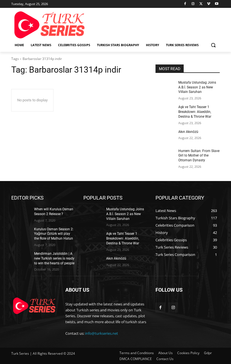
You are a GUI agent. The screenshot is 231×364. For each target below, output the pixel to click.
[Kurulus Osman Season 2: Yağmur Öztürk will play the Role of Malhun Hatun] (20, 233)
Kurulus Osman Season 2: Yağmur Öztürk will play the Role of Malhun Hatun (54, 234)
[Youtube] (216, 4)
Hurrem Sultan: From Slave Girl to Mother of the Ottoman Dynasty (198, 155)
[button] (213, 45)
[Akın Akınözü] (165, 136)
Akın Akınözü (188, 132)
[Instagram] (193, 4)
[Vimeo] (208, 4)
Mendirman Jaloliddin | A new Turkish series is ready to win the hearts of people (54, 258)
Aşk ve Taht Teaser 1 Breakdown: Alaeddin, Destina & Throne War (194, 112)
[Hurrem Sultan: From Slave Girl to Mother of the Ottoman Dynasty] (165, 155)
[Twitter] (201, 4)
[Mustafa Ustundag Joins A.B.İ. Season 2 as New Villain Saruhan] (165, 87)
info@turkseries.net (101, 333)
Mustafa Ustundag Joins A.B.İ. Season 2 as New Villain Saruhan (197, 87)
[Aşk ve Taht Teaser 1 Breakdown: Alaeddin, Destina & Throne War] (165, 111)
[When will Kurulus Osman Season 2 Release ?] (20, 213)
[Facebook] (185, 4)
